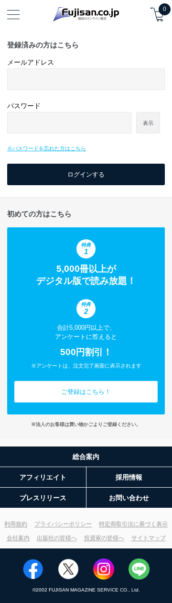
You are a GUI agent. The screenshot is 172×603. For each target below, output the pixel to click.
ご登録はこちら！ (86, 391)
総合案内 (86, 456)
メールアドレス (30, 62)
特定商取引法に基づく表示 (133, 524)
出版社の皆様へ (57, 538)
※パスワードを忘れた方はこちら (46, 148)
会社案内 (18, 538)
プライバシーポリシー (63, 524)
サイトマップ (148, 538)
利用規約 (15, 524)
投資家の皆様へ (104, 538)
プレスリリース (43, 498)
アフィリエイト (43, 477)
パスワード (24, 106)
